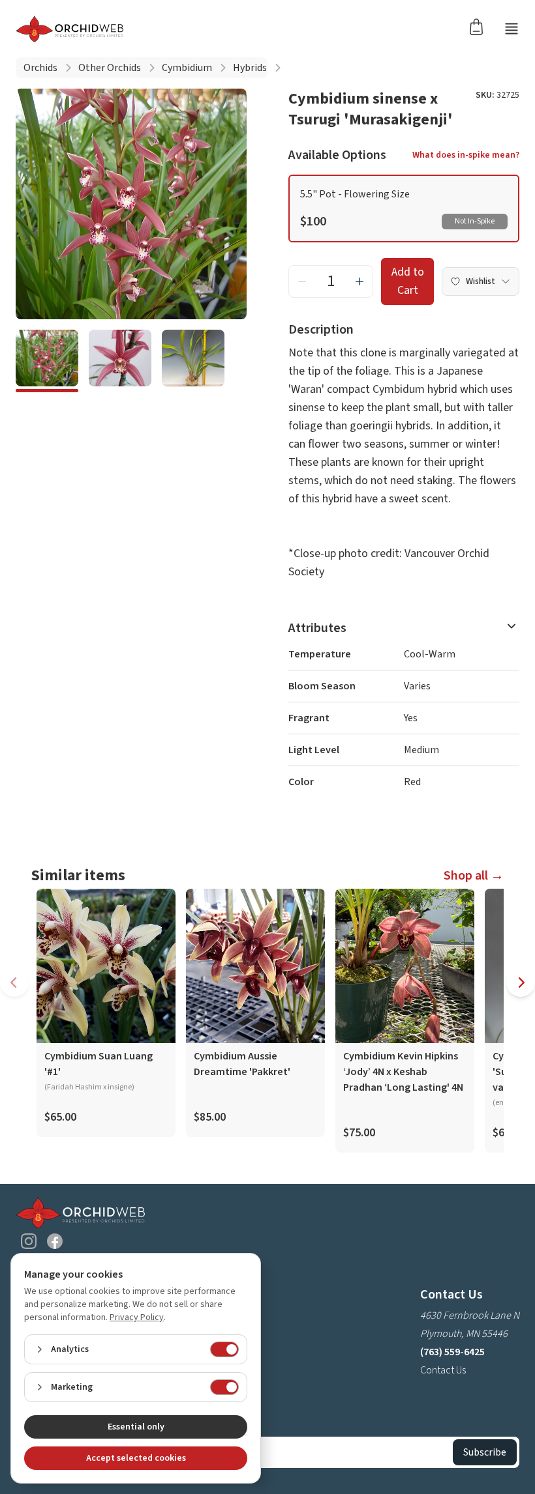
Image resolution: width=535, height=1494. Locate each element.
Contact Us (443, 1370)
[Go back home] (69, 29)
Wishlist (480, 281)
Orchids (40, 68)
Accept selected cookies (136, 1458)
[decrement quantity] (302, 281)
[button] (403, 208)
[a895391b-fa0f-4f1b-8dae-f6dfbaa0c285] (120, 361)
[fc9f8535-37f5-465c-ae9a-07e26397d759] (47, 361)
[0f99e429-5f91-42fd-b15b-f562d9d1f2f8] (193, 361)
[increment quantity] (359, 281)
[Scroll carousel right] (520, 982)
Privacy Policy (137, 1317)
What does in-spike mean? (465, 155)
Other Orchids (109, 68)
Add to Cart (407, 281)
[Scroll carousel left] (14, 982)
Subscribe (484, 1452)
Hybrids (250, 68)
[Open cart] (480, 26)
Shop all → (474, 876)
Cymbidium (187, 68)
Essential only (136, 1426)
